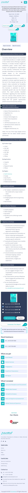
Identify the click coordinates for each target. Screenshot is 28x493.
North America (8, 174)
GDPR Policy (4, 465)
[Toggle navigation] (25, 2)
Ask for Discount (9, 318)
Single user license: (12, 307)
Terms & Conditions (6, 461)
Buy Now (20, 318)
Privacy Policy (4, 463)
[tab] (7, 45)
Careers (2, 454)
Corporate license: (11, 312)
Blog (2, 452)
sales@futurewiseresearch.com (15, 288)
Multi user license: (11, 309)
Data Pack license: (11, 304)
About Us (3, 450)
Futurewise (13, 491)
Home (2, 448)
